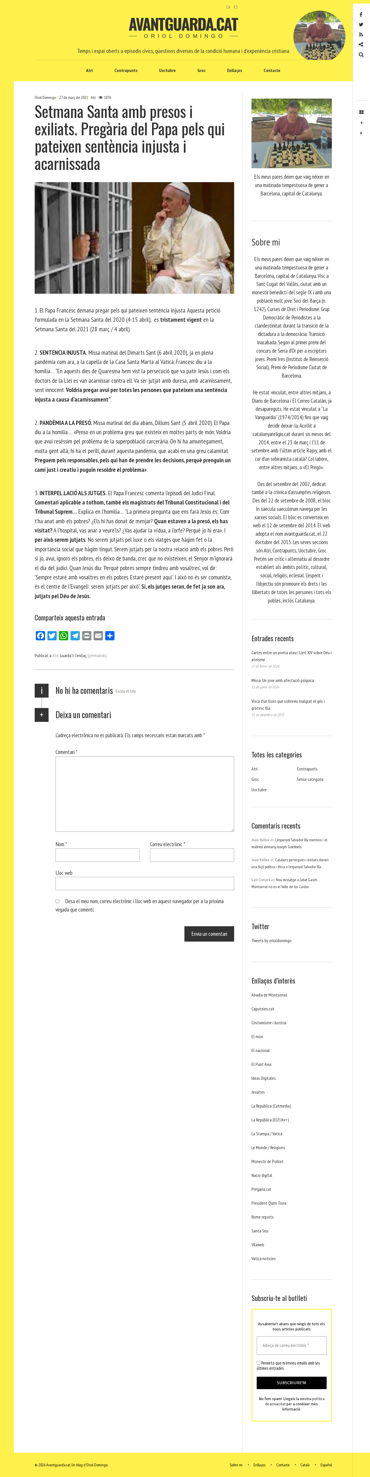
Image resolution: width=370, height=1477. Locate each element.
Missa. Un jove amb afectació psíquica (282, 680)
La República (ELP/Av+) (270, 1120)
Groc (201, 70)
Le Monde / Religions (268, 1147)
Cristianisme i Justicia (268, 1022)
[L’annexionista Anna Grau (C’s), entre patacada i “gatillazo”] (361, 123)
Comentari (66, 751)
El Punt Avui (261, 1064)
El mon (257, 1036)
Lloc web (64, 872)
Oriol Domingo (46, 97)
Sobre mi (236, 1464)
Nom (61, 844)
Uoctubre (167, 70)
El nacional (260, 1050)
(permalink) (97, 655)
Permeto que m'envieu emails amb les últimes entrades (288, 1365)
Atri (89, 70)
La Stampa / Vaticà (266, 1133)
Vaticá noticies (263, 1258)
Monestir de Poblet (267, 1161)
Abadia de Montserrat (269, 995)
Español (326, 1464)
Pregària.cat (261, 1189)
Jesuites (258, 1092)
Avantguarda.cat (183, 23)
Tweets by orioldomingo (271, 940)
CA (228, 7)
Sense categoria (310, 779)
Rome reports (262, 1217)
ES (236, 7)
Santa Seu (259, 1231)
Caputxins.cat (262, 1009)
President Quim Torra (268, 1203)
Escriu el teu (126, 691)
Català (305, 1464)
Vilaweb (257, 1244)
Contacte (272, 70)
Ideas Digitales (263, 1078)
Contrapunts (125, 70)
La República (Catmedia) (271, 1106)
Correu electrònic (167, 844)
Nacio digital (261, 1175)
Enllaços (234, 70)
